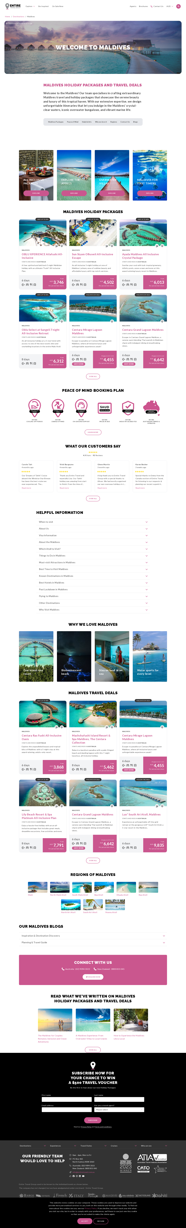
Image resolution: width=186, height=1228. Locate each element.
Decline (100, 1221)
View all (93, 376)
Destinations (18, 16)
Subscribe (92, 1120)
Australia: (77, 969)
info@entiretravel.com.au (84, 1172)
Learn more (93, 432)
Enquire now (94, 977)
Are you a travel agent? (104, 1105)
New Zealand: (111, 969)
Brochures (143, 6)
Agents (133, 6)
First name (46, 1095)
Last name (98, 1095)
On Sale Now (57, 6)
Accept (84, 1221)
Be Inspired (43, 6)
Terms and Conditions (103, 1127)
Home (7, 16)
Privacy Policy (91, 1208)
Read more (26, 488)
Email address (48, 1105)
